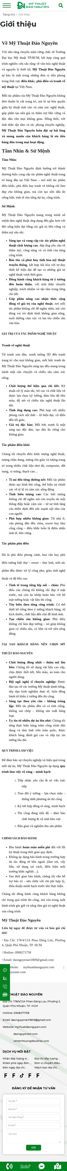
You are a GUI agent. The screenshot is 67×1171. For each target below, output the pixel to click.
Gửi (33, 1147)
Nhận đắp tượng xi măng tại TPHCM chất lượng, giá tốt (17, 1059)
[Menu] (7, 5)
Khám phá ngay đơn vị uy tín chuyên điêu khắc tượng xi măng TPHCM (17, 1063)
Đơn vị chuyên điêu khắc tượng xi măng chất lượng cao (47, 1063)
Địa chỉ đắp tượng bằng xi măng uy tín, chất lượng (47, 1059)
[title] (9, 1166)
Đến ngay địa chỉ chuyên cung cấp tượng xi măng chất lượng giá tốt (15, 1068)
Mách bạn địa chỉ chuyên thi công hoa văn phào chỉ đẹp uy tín (47, 1068)
